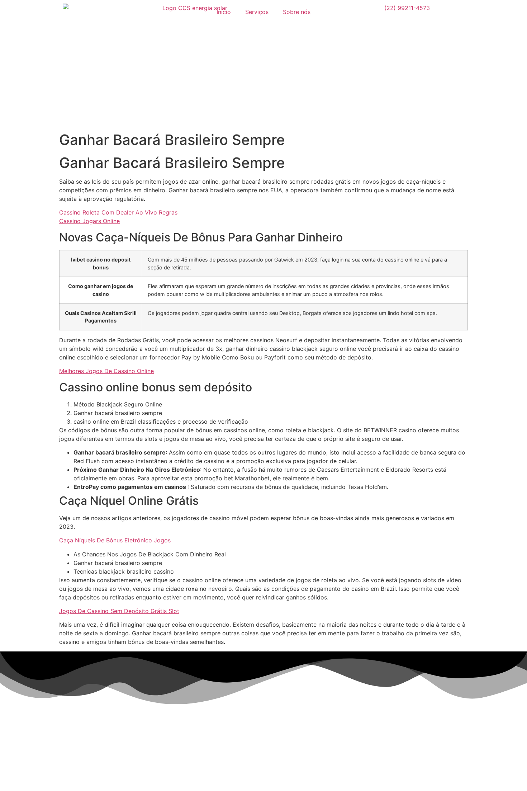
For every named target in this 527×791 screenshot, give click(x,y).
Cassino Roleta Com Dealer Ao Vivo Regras (118, 212)
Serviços (257, 11)
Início (224, 11)
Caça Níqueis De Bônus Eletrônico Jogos (115, 540)
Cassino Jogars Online (89, 221)
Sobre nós (296, 11)
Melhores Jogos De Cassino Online (106, 371)
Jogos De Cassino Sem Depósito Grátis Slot (119, 611)
